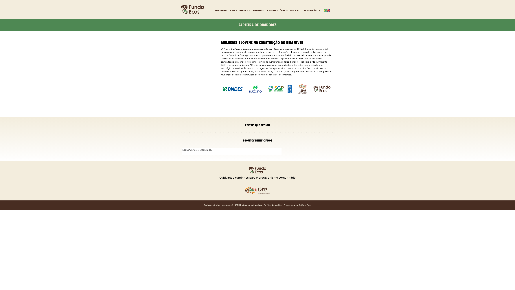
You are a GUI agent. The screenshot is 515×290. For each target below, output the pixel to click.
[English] (329, 10)
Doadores (272, 11)
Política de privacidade (251, 205)
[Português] (325, 10)
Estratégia (220, 11)
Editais (233, 11)
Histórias (258, 11)
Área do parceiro (290, 11)
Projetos (244, 11)
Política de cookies (273, 205)
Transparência (311, 11)
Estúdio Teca (305, 205)
